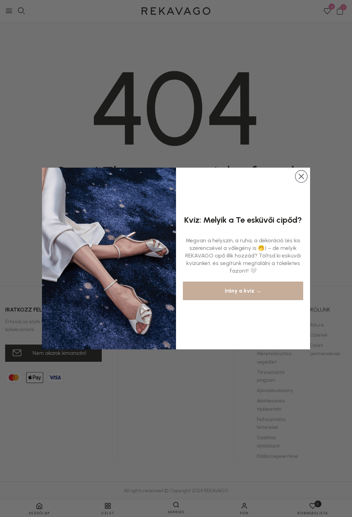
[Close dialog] (301, 176)
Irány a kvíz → (243, 290)
